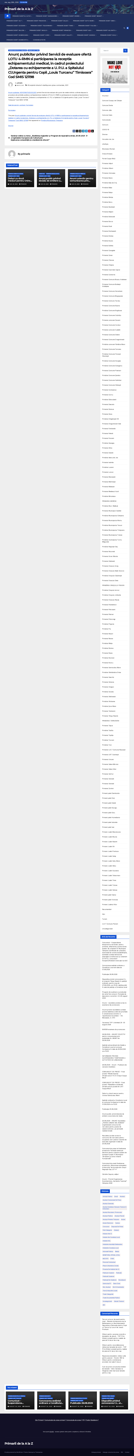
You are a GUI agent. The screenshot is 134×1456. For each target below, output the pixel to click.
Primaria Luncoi (107, 472)
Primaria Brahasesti (109, 231)
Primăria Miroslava (108, 496)
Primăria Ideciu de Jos (110, 458)
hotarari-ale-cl (107, 1233)
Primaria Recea (107, 638)
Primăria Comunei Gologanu (112, 366)
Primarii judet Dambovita (17, 40)
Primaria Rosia (107, 653)
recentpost (122, 1280)
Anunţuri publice (108, 1216)
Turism (104, 919)
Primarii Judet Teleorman (41, 25)
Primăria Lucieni (107, 467)
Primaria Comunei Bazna (111, 306)
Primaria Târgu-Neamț (110, 716)
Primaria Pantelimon (109, 605)
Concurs (105, 125)
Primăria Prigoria (108, 624)
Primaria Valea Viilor (109, 769)
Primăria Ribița (107, 643)
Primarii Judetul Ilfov (21, 16)
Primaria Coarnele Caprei (111, 270)
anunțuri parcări (119, 1216)
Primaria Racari (107, 634)
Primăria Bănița (107, 197)
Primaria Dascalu (108, 404)
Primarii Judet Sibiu (107, 21)
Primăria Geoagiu (108, 443)
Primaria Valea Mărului (110, 764)
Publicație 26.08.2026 (109, 974)
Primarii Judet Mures (71, 16)
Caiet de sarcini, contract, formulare (20, 105)
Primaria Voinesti (108, 779)
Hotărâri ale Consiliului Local (111, 1237)
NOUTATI (105, 1258)
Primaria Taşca (107, 725)
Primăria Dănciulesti (109, 399)
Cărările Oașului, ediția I (110, 1174)
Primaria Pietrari (108, 614)
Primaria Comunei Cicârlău (111, 315)
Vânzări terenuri (119, 1301)
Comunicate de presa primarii (55, 1420)
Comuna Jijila (107, 110)
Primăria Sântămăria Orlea (111, 672)
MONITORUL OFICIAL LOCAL (111, 1255)
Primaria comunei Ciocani (111, 320)
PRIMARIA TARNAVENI (110, 721)
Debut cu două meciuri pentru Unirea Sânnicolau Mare (20, 180)
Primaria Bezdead (108, 207)
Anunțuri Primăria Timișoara (111, 1219)
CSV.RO (52, 1431)
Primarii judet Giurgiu (86, 35)
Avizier (123, 1219)
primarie (19, 83)
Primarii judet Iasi (83, 30)
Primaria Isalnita (107, 462)
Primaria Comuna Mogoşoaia (112, 296)
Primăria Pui (106, 629)
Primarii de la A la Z (19, 9)
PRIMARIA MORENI (109, 501)
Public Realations (92, 1420)
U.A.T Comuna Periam (110, 924)
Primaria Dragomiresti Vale (111, 424)
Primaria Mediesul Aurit (110, 491)
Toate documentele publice (111, 1298)
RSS (122, 1452)
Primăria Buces (107, 241)
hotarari (116, 1230)
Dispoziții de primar (117, 1226)
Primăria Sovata (107, 692)
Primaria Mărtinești (108, 482)
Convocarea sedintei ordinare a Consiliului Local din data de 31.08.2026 (113, 967)
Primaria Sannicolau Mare (15, 173)
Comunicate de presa (73, 1420)
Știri (104, 1305)
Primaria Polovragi (108, 619)
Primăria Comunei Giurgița (111, 361)
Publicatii (119, 1273)
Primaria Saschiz (108, 677)
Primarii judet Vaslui (38, 30)
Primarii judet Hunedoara (17, 35)
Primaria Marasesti (108, 477)
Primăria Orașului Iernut (110, 590)
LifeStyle (105, 144)
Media (117, 1251)
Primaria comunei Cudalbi (111, 330)
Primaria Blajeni (107, 212)
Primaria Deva (107, 414)
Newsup (30, 1452)
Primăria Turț (107, 745)
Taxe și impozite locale (110, 1290)
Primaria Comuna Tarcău (111, 301)
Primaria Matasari (108, 487)
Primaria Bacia (107, 178)
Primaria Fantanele (109, 428)
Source (10, 126)
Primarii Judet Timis (65, 25)
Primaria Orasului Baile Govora (113, 571)
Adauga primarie (96, 1452)
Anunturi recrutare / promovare (112, 1212)
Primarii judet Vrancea (61, 30)
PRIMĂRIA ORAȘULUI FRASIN (113, 585)
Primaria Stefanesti (109, 696)
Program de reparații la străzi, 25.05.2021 (68, 136)
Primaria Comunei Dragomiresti (113, 339)
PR (83, 1420)
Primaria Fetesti (107, 433)
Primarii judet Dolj (108, 35)
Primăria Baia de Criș (109, 183)
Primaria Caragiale (108, 250)
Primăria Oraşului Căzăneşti (112, 576)
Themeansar (38, 1452)
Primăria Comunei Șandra (111, 375)
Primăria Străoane (108, 701)
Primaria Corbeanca (109, 390)
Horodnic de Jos (108, 139)
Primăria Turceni (108, 740)
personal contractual (109, 1262)
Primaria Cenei (107, 255)
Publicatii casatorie (108, 1276)
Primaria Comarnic (108, 275)
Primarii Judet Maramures (47, 16)
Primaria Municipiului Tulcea (112, 535)
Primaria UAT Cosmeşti (110, 755)
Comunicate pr (39, 40)
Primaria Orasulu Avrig (110, 566)
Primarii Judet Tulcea (87, 25)
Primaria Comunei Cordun (111, 325)
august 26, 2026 (15, 1406)
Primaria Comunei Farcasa (111, 349)
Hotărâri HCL (106, 1241)
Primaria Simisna (108, 682)
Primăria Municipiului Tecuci (112, 525)
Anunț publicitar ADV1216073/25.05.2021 (22, 92)
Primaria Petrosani (108, 609)
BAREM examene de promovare (113, 1029)
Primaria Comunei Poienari (111, 370)
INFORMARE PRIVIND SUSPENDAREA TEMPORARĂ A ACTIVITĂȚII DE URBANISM (114, 1058)
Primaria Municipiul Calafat (111, 511)
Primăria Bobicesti (108, 217)
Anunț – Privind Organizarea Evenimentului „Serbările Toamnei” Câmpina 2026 (114, 1181)
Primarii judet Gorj (41, 35)
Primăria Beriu (107, 202)
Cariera (117, 1223)
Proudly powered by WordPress (14, 1452)
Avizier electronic (108, 1223)
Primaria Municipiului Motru (112, 520)
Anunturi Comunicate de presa (112, 1200)
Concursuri (106, 1226)
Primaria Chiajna (108, 265)
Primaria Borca (107, 221)
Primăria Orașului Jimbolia (77, 173)
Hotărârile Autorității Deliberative (112, 1244)
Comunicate (106, 120)
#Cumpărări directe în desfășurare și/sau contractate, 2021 (48, 85)
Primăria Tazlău (107, 730)
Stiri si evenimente (118, 1287)
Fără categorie (107, 1230)
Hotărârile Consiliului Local (111, 1248)
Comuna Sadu (107, 115)
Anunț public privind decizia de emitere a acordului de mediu (50, 180)
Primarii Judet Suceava (16, 25)
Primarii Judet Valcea (16, 30)
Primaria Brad (107, 226)
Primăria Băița (107, 188)
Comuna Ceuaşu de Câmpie (112, 100)
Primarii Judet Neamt (93, 16)
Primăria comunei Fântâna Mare (113, 344)
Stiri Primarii (39, 1420)
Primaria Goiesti (107, 453)
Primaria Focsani (108, 438)
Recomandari (106, 909)
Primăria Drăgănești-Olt (110, 419)
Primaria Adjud (107, 163)
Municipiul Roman (108, 149)
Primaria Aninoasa (108, 173)
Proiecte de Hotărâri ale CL (111, 1269)
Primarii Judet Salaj (59, 21)
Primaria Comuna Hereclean (112, 291)
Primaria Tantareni (108, 711)
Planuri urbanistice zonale (111, 1265)
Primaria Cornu (107, 395)
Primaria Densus (108, 409)
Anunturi (42, 173)
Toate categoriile (108, 1294)
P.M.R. (112, 1258)
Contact (127, 1452)
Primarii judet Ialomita (106, 30)
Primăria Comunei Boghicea (112, 310)
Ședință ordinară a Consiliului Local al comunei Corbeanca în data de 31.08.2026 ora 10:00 (114, 1102)
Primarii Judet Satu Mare (83, 21)
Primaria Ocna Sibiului (110, 556)
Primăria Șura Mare (109, 706)
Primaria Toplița (107, 735)
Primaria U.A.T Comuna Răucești (113, 750)
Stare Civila (116, 1283)
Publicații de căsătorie (109, 1280)
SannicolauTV (107, 1283)
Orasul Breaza (107, 154)
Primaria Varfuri (107, 774)
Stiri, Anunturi (107, 1287)
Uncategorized (107, 929)
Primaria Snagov (108, 687)
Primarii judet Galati (63, 35)
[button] (124, 28)
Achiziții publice (107, 1196)
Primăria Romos (107, 648)
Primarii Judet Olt (14, 21)
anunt (116, 1196)
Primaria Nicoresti (108, 551)
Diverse (104, 134)
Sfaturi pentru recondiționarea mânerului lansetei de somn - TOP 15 (114, 1347)
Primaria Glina (107, 448)
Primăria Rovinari (108, 658)
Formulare (11, 110)
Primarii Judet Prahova (36, 21)
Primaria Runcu (107, 663)
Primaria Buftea (107, 246)
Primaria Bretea (107, 236)
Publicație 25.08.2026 (109, 1109)
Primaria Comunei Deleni (111, 335)
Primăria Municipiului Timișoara (17, 50)
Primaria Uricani (108, 759)
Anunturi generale (108, 1203)
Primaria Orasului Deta (52, 173)
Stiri (103, 914)
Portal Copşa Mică (108, 158)
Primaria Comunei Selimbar (112, 380)
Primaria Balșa (107, 192)
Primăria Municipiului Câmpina (113, 516)
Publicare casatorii (108, 1273)
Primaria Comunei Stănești (111, 385)
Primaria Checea (108, 260)
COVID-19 (105, 129)
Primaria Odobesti (108, 561)
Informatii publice (108, 1251)
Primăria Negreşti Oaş (110, 547)
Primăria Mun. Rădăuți (110, 506)
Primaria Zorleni (107, 788)
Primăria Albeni (107, 168)
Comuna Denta (107, 105)
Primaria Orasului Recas (110, 600)
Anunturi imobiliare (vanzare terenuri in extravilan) (114, 1208)
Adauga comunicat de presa (111, 1452)
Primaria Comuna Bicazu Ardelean (114, 279)
